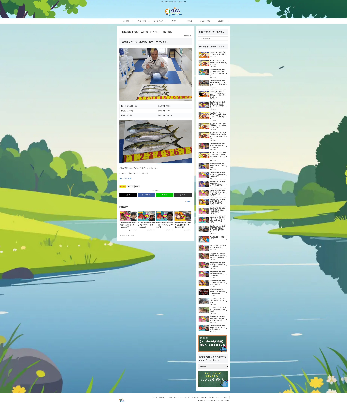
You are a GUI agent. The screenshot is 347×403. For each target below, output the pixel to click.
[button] (183, 195)
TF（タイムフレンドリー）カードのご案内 (178, 397)
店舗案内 (161, 397)
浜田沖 (138, 186)
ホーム (155, 397)
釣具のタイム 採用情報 (207, 397)
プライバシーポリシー (222, 397)
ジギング (131, 186)
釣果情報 (123, 186)
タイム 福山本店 (125, 178)
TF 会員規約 (195, 397)
